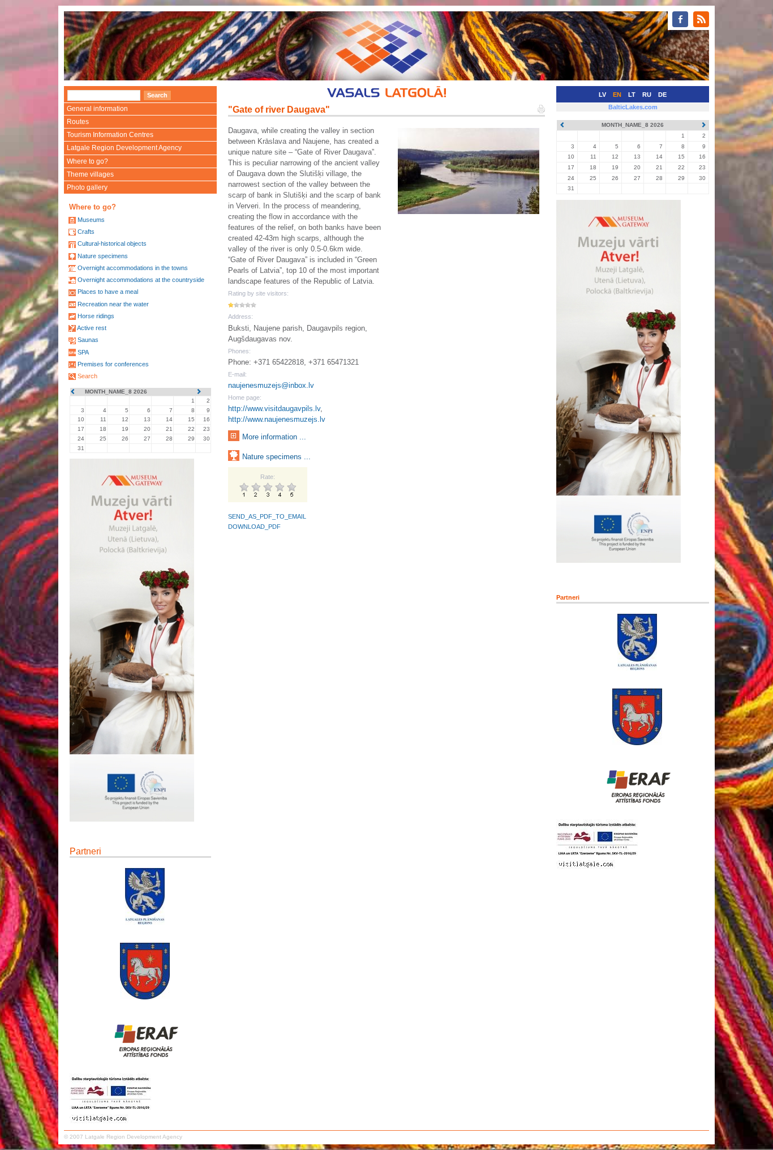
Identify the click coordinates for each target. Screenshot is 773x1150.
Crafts (86, 231)
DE (662, 94)
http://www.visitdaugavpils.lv (274, 408)
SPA (83, 352)
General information (97, 109)
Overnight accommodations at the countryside (141, 279)
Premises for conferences (113, 364)
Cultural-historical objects (112, 243)
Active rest (91, 327)
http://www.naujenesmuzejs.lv (276, 419)
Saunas (88, 339)
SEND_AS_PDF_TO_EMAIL (267, 516)
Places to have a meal (108, 291)
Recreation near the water (113, 304)
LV (602, 94)
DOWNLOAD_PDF (254, 526)
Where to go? (87, 161)
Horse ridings (96, 316)
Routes (78, 122)
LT (631, 94)
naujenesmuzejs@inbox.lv (271, 385)
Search (87, 376)
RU (646, 94)
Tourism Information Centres (110, 135)
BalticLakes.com (633, 107)
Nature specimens (103, 256)
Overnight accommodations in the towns (133, 267)
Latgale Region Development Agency (124, 148)
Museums (91, 219)
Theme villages (90, 174)
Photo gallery (87, 187)
